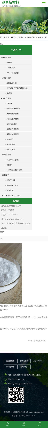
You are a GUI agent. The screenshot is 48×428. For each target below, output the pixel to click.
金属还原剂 (10, 367)
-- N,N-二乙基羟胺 (12, 73)
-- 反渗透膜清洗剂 (12, 129)
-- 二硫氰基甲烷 (11, 83)
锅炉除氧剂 (10, 361)
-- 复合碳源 (9, 139)
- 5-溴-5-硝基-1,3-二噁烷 (10, 196)
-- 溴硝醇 (8, 93)
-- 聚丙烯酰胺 (10, 149)
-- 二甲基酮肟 (10, 68)
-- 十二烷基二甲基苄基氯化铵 (16, 88)
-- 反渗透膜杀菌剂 (12, 119)
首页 (13, 37)
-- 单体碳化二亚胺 (12, 185)
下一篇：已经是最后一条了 (37, 341)
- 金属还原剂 (6, 155)
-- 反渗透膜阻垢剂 (12, 114)
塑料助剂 (30, 37)
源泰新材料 (11, 3)
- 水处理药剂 (6, 98)
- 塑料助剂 (5, 175)
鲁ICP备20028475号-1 (27, 416)
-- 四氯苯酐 (9, 190)
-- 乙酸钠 (8, 103)
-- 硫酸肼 (8, 165)
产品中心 (20, 37)
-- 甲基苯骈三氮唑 (12, 160)
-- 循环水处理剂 (11, 124)
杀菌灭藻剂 (24, 361)
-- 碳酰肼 (8, 62)
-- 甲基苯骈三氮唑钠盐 (13, 170)
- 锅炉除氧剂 (6, 57)
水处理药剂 (37, 361)
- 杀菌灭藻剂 (6, 78)
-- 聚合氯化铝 (10, 144)
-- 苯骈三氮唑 (10, 180)
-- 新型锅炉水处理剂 (12, 109)
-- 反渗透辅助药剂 (12, 134)
